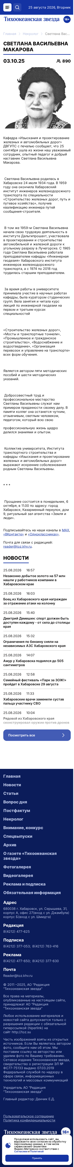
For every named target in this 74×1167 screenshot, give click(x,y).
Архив (9, 844)
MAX (65, 530)
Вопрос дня (15, 802)
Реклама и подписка (24, 884)
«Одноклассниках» (43, 534)
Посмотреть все (39, 736)
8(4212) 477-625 (16, 931)
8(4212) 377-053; (17, 946)
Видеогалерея (18, 875)
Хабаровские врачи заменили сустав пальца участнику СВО (33, 701)
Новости (12, 784)
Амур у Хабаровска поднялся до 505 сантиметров (33, 663)
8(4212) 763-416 (45, 946)
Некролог (30, 34)
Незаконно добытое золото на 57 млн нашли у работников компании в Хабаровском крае (34, 580)
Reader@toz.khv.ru (17, 976)
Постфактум (16, 810)
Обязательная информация (32, 892)
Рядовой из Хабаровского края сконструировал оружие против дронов (36, 720)
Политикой (37, 1151)
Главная (9, 34)
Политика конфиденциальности (29, 1120)
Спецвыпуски (17, 836)
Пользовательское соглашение (28, 1116)
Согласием (21, 1151)
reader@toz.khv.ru (17, 546)
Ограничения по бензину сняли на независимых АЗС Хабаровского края (34, 644)
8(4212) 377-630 (45, 961)
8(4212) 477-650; (17, 961)
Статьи (10, 793)
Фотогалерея (17, 866)
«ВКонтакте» (13, 534)
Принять (37, 1158)
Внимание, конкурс (23, 827)
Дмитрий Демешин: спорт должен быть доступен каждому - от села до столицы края (36, 622)
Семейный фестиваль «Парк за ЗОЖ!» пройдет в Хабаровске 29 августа (34, 682)
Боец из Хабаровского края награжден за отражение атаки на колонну (35, 601)
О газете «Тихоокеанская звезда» (30, 856)
